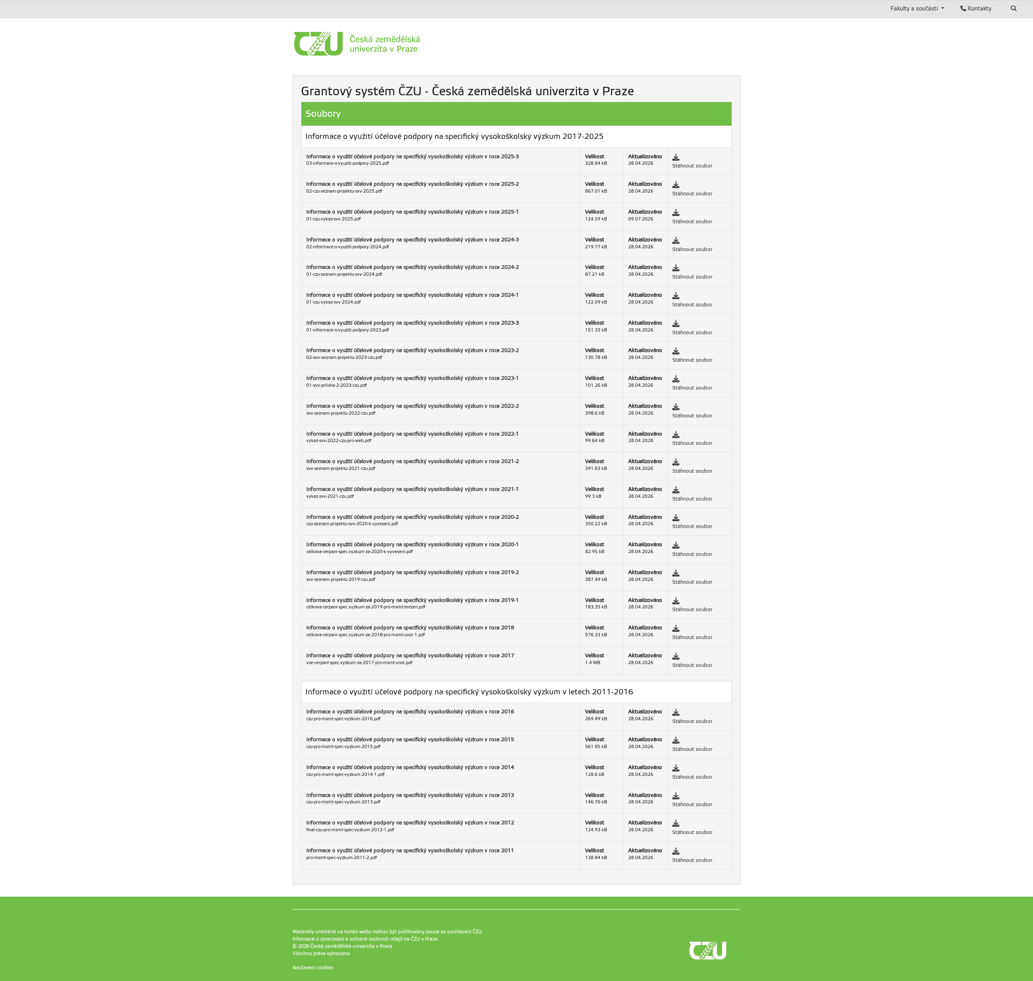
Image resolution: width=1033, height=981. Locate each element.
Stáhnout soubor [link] (692, 166)
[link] (393, 43)
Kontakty (978, 8)
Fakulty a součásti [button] (915, 8)
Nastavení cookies (313, 968)
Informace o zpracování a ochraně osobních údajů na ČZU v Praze (365, 939)
